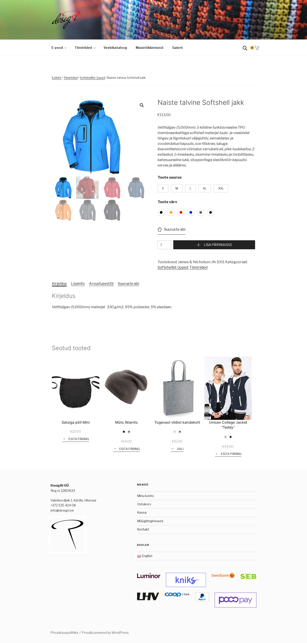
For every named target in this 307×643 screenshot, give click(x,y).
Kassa (142, 512)
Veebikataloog (115, 47)
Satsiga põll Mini (76, 422)
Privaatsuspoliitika (64, 632)
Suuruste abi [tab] (128, 283)
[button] (142, 105)
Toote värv (167, 202)
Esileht (56, 77)
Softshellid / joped (92, 77)
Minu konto (145, 496)
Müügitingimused (150, 521)
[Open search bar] (245, 48)
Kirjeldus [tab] (59, 283)
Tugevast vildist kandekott (177, 422)
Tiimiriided (83, 47)
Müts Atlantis (126, 422)
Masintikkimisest (150, 47)
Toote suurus (170, 177)
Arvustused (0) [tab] (101, 283)
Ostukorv (144, 504)
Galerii (177, 47)
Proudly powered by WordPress (105, 632)
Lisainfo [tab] (78, 283)
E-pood (57, 47)
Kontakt (143, 529)
